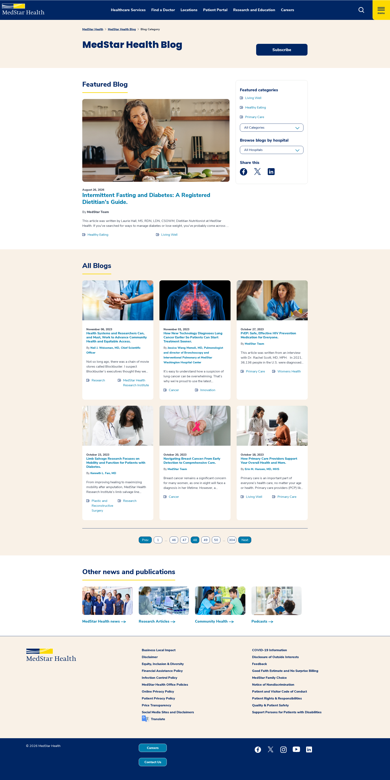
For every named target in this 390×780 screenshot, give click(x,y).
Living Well (169, 234)
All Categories (254, 127)
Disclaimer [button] (150, 657)
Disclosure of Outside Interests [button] (275, 657)
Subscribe (281, 50)
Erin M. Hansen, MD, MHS (262, 469)
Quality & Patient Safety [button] (270, 705)
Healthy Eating (98, 234)
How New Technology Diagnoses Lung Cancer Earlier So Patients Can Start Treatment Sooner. (193, 337)
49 (206, 540)
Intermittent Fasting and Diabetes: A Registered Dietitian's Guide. (146, 198)
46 (174, 540)
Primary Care (254, 117)
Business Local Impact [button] (159, 650)
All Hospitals (253, 150)
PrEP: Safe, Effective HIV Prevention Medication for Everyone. (268, 335)
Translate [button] (158, 719)
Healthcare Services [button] (128, 10)
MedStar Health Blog (122, 29)
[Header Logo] (21, 7)
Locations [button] (189, 10)
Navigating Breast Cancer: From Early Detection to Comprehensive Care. (192, 461)
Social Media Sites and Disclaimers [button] (168, 712)
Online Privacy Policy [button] (158, 691)
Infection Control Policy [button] (159, 678)
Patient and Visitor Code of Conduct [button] (279, 691)
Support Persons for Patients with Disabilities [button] (287, 712)
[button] (361, 10)
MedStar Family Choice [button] (269, 678)
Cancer (174, 390)
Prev (145, 540)
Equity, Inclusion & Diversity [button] (163, 664)
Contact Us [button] (152, 762)
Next (245, 540)
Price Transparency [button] (156, 705)
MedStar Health (92, 29)
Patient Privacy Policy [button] (158, 698)
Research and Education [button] (254, 10)
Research (98, 380)
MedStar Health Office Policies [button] (165, 684)
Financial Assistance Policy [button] (162, 671)
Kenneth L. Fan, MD (103, 473)
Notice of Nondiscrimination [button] (273, 684)
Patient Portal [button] (215, 10)
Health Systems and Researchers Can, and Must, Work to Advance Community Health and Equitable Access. (116, 337)
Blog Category (150, 29)
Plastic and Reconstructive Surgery (102, 506)
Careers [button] (287, 10)
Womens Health (289, 371)
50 (216, 540)
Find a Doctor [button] (163, 10)
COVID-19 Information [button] (269, 650)
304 (232, 540)
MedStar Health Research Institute (136, 382)
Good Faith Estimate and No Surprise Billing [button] (285, 671)
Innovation (207, 390)
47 (184, 540)
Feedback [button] (259, 664)
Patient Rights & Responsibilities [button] (277, 698)
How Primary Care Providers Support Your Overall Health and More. (269, 461)
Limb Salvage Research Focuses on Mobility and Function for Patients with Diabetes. (115, 463)
